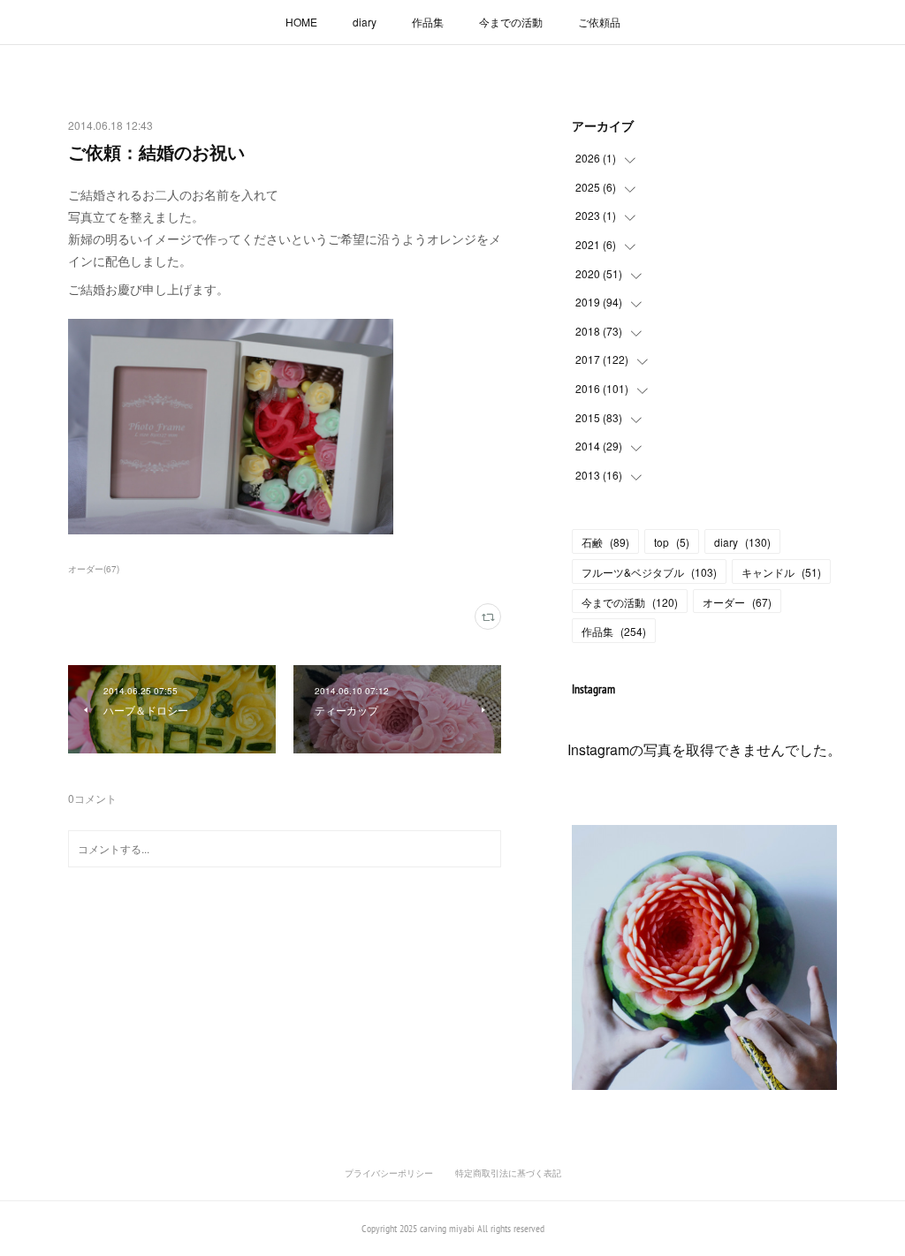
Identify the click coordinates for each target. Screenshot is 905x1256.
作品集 (428, 21)
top (671, 541)
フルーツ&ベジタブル (649, 571)
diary (364, 21)
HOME (301, 21)
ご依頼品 (599, 21)
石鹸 (605, 541)
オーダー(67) (93, 569)
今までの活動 (511, 21)
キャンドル (781, 571)
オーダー (737, 601)
